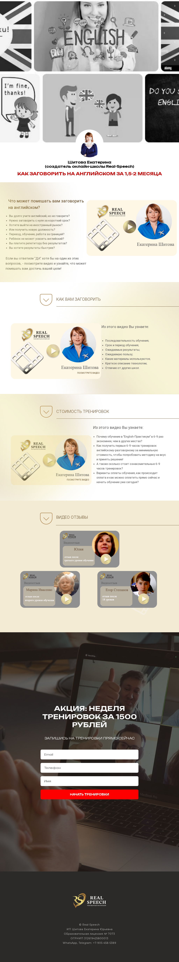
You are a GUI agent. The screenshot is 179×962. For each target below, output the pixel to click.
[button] (129, 661)
